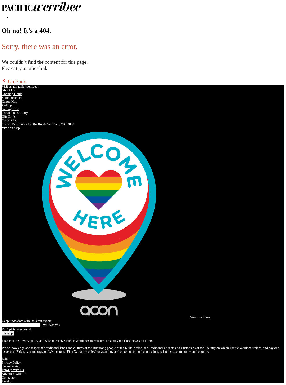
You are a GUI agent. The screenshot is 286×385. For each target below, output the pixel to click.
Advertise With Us (14, 374)
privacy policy (29, 340)
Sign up (8, 333)
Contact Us (9, 120)
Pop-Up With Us (13, 370)
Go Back (16, 81)
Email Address (50, 325)
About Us (8, 90)
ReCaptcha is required (16, 329)
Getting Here (10, 109)
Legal (5, 358)
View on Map (11, 128)
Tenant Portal (10, 366)
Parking (7, 105)
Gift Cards (8, 116)
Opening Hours (12, 94)
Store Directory (12, 97)
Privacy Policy (11, 362)
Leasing (7, 381)
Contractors (9, 377)
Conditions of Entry (15, 113)
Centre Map (9, 101)
